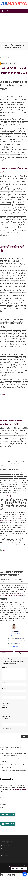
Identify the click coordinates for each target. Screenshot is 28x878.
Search (2, 734)
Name (4, 682)
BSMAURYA (4, 57)
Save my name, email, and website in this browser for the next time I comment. (6, 708)
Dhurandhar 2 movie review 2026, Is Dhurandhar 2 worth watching (11, 749)
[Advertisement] (14, 28)
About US (7, 869)
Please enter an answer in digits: (6, 717)
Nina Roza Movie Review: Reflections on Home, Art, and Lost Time (14, 766)
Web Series (5, 808)
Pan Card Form (9, 814)
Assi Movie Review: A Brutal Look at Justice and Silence (14, 760)
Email (4, 688)
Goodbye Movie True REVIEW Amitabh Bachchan (22, 653)
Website (4, 695)
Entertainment (5, 59)
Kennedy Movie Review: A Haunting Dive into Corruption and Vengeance (14, 754)
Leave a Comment (15, 57)
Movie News (5, 801)
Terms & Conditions (18, 870)
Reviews (4, 804)
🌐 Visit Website (14, 646)
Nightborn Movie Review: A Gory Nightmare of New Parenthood (14, 772)
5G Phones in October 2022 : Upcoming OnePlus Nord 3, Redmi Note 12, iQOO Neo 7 (7, 653)
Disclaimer (9, 870)
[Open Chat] (24, 874)
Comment (5, 667)
